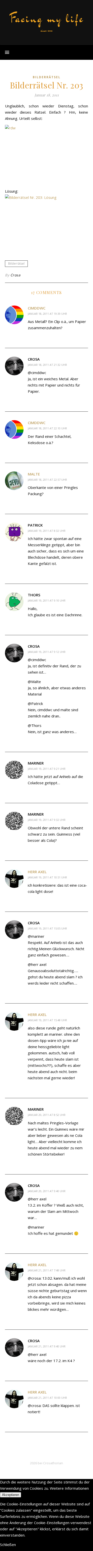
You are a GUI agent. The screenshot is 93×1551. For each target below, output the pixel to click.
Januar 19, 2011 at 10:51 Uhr (47, 877)
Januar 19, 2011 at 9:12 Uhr (46, 652)
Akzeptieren (10, 1495)
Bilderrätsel (47, 77)
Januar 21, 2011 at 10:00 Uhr (47, 1397)
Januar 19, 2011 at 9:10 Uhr (46, 600)
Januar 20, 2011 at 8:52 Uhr (46, 1115)
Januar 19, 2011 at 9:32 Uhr (46, 820)
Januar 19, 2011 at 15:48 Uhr (47, 1020)
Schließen (8, 1544)
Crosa (15, 275)
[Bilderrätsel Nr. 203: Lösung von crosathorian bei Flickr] (46, 222)
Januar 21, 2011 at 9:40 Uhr (46, 1346)
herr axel (37, 871)
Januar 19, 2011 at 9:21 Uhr (46, 769)
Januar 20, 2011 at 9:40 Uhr (46, 1191)
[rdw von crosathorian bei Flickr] (46, 155)
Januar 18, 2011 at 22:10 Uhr (47, 428)
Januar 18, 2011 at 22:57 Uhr (47, 479)
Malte (34, 473)
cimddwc (36, 308)
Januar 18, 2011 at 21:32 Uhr (47, 365)
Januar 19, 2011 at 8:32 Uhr (46, 531)
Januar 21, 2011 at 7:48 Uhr (46, 1270)
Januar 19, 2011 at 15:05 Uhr (47, 928)
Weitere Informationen (69, 1488)
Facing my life (46, 18)
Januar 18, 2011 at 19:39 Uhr (47, 313)
